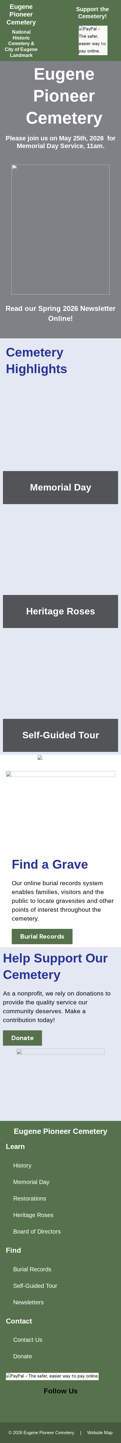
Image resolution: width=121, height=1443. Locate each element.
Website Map (99, 1432)
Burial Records (32, 1269)
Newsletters (28, 1302)
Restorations (29, 1198)
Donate (22, 1356)
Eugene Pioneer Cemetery (21, 14)
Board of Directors (37, 1231)
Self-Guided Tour (60, 735)
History (22, 1165)
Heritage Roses (60, 611)
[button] (54, 30)
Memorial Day (60, 487)
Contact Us (27, 1340)
